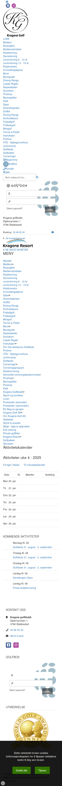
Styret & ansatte (11, 423)
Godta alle (21, 770)
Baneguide (9, 76)
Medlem (7, 42)
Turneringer (9, 156)
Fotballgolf (8, 121)
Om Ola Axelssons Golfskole (18, 347)
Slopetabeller (10, 87)
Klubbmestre (10, 66)
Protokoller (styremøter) (16, 405)
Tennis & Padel (11, 132)
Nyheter (7, 260)
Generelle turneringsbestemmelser (22, 374)
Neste (16, 464)
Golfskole (8, 149)
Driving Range (11, 80)
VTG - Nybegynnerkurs (15, 142)
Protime (7, 139)
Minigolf (7, 128)
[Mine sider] (7, 1)
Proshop (7, 94)
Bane (6, 73)
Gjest (6, 104)
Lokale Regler (10, 83)
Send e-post (16, 635)
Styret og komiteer (13, 395)
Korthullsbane (10, 118)
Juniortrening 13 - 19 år (16, 63)
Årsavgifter (9, 45)
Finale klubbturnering (24, 588)
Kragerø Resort (11, 436)
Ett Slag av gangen (13, 409)
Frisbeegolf (9, 125)
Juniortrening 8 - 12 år (15, 59)
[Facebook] (8, 5)
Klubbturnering (11, 371)
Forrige (7, 464)
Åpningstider (10, 97)
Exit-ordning (9, 429)
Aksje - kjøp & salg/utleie (16, 426)
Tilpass (42, 770)
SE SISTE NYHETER (16, 249)
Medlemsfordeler (12, 49)
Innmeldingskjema (13, 70)
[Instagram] (14, 5)
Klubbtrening (10, 52)
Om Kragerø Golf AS (14, 416)
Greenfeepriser (11, 108)
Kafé (5, 101)
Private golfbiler (11, 433)
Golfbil (6, 111)
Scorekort (8, 90)
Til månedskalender (34, 464)
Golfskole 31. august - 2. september (32, 547)
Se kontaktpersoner (15, 238)
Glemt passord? (14, 208)
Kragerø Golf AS (12, 412)
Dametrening (10, 56)
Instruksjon (9, 135)
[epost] (52, 232)
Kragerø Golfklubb (13, 392)
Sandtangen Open (23, 577)
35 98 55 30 (19, 232)
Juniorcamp (9, 146)
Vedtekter (8, 419)
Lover (6, 398)
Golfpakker (9, 440)
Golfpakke (8, 152)
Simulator (8, 443)
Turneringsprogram (13, 367)
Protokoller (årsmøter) (15, 402)
